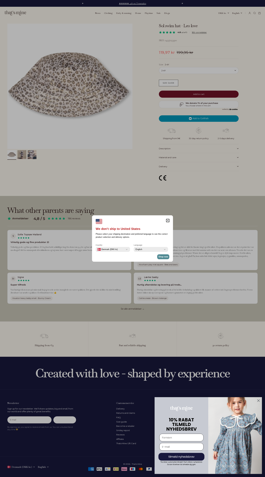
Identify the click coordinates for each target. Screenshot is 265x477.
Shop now (163, 257)
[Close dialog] (258, 400)
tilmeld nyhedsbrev (181, 457)
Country (99, 245)
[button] (167, 220)
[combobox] (108, 249)
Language (138, 245)
